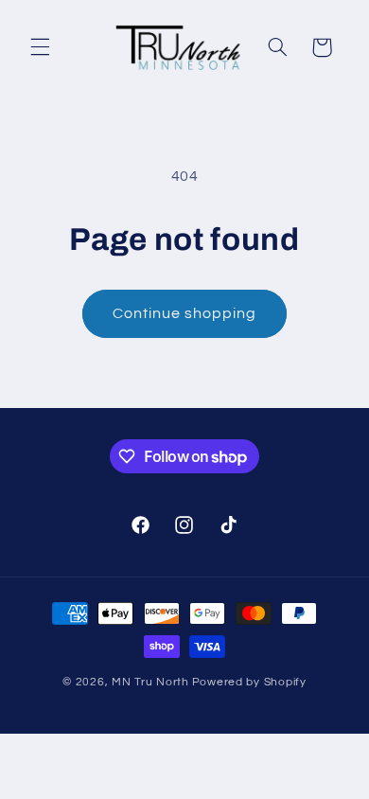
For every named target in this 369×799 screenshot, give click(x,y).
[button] (40, 47)
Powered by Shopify (249, 682)
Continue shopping (185, 313)
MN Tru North (150, 682)
